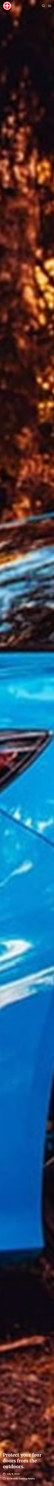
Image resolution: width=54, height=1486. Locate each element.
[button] (43, 6)
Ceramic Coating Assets (22, 1478)
